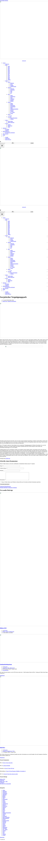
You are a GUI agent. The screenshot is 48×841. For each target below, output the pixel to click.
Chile (8, 667)
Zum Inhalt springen (4, 0)
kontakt (6, 137)
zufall (4, 135)
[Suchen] (0, 141)
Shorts (3, 823)
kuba (11, 90)
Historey (4, 804)
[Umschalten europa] (47, 257)
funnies (9, 124)
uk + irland (12, 112)
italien (11, 107)
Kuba (3, 811)
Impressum (2, 837)
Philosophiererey (5, 818)
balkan (11, 103)
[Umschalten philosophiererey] (47, 286)
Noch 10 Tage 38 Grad (9, 768)
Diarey (3, 800)
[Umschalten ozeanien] (47, 271)
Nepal (3, 814)
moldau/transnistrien (14, 108)
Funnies (4, 802)
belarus (11, 104)
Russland (4, 821)
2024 (9, 66)
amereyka (7, 64)
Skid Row (2, 747)
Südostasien (4, 827)
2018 (9, 73)
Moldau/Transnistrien (12, 301)
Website (1, 470)
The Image (4, 828)
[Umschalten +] (47, 290)
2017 (9, 74)
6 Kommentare (5, 670)
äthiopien (12, 83)
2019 (9, 71)
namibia (11, 85)
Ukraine (11, 111)
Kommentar (2, 479)
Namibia (4, 813)
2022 (9, 68)
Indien (3, 808)
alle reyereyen (5, 133)
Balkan (3, 631)
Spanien (4, 825)
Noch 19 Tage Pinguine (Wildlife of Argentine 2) (16, 771)
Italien (3, 809)
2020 (9, 70)
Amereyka (4, 667)
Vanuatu (12, 119)
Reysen (5, 630)
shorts (9, 126)
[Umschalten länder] (47, 235)
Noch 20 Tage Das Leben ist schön (11, 774)
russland (12, 99)
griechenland (12, 106)
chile (11, 92)
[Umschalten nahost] (47, 269)
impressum (7, 138)
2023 (9, 67)
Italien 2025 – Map (4, 781)
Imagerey (4, 807)
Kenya (3, 810)
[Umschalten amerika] (47, 242)
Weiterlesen (2, 675)
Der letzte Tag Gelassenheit (5, 783)
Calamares (2, 782)
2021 (9, 69)
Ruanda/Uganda (5, 820)
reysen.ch (24, 60)
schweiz (11, 110)
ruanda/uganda (13, 86)
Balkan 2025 (3, 628)
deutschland (12, 105)
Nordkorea (4, 816)
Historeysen (4, 301)
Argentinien (4, 793)
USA (13, 751)
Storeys (3, 826)
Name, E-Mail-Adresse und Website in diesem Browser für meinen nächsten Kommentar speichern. (21, 482)
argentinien (12, 89)
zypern (11, 113)
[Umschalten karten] (47, 275)
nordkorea (12, 98)
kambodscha (12, 96)
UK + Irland (4, 829)
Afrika (3, 790)
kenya (11, 84)
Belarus (4, 797)
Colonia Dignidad (6, 765)
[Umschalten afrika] (47, 236)
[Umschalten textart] (47, 278)
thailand (11, 101)
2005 (9, 78)
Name (1, 465)
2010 (9, 77)
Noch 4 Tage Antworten (7, 762)
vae (11, 115)
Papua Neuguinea (13, 117)
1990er (9, 79)
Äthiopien (4, 794)
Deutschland (4, 799)
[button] (10, 82)
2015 (9, 76)
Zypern (3, 835)
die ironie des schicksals (10, 132)
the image (7, 129)
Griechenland (5, 803)
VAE (3, 832)
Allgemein (4, 791)
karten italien (10, 121)
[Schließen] (2, 146)
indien (11, 95)
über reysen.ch (8, 139)
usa (11, 93)
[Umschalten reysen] (47, 217)
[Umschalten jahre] (47, 220)
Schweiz (4, 822)
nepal (11, 97)
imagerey (7, 130)
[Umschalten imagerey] (47, 282)
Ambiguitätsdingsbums (6, 664)
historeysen (10, 125)
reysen (9, 458)
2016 (9, 75)
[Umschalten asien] (47, 249)
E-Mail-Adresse (3, 468)
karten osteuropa (11, 122)
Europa (7, 631)
